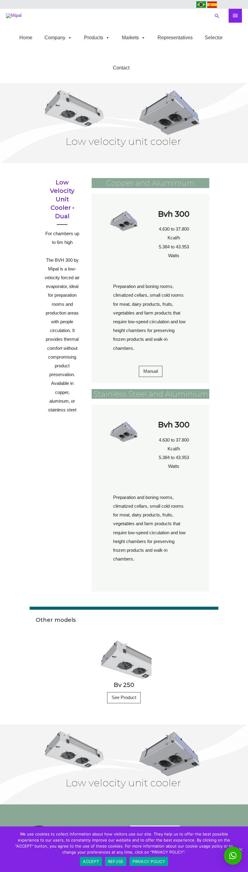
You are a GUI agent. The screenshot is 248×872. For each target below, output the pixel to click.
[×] (233, 856)
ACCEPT (91, 861)
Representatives (175, 37)
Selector (214, 37)
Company (54, 37)
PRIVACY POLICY (148, 861)
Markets (130, 37)
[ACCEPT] (240, 849)
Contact (121, 67)
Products (93, 37)
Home (25, 37)
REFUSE (116, 861)
